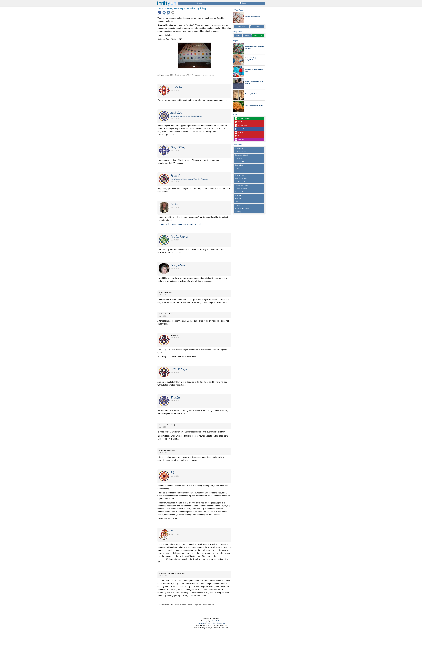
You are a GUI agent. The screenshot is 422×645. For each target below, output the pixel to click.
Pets (236, 202)
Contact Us (221, 623)
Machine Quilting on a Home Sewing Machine (254, 59)
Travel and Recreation (242, 208)
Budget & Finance (240, 152)
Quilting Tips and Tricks (252, 16)
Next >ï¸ (257, 27)
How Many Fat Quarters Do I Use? (254, 70)
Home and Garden (241, 188)
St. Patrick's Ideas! (242, 119)
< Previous (241, 27)
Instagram (240, 139)
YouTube (240, 136)
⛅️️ (226, 625)
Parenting (238, 198)
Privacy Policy (211, 623)
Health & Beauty (240, 182)
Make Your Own (240, 192)
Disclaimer (201, 623)
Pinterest (240, 132)
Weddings (238, 212)
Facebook (240, 129)
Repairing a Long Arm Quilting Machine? (254, 47)
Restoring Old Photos (251, 94)
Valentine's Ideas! (242, 122)
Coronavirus (239, 165)
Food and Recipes (241, 178)
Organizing (238, 195)
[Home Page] (167, 1)
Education (238, 172)
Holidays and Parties (241, 185)
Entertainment (239, 175)
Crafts (247, 36)
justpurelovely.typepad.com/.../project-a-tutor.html (179, 224)
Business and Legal (241, 155)
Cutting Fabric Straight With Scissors (254, 82)
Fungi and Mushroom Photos (254, 105)
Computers (238, 158)
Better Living (239, 148)
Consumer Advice (240, 162)
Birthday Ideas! (241, 126)
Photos (238, 36)
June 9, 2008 (258, 36)
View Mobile (216, 621)
